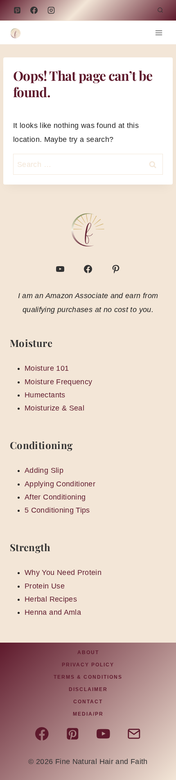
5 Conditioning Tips (57, 510)
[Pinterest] (17, 10)
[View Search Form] (160, 10)
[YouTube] (51, 10)
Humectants (45, 395)
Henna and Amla (53, 612)
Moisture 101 (47, 368)
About (88, 652)
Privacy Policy (88, 665)
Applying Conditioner (60, 484)
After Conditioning (55, 497)
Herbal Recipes (51, 599)
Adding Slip (44, 470)
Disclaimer (88, 689)
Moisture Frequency (58, 382)
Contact (88, 702)
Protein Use (45, 586)
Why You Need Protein (63, 572)
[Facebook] (34, 10)
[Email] (134, 734)
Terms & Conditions (88, 677)
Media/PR (88, 714)
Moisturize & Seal (54, 408)
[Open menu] (158, 32)
